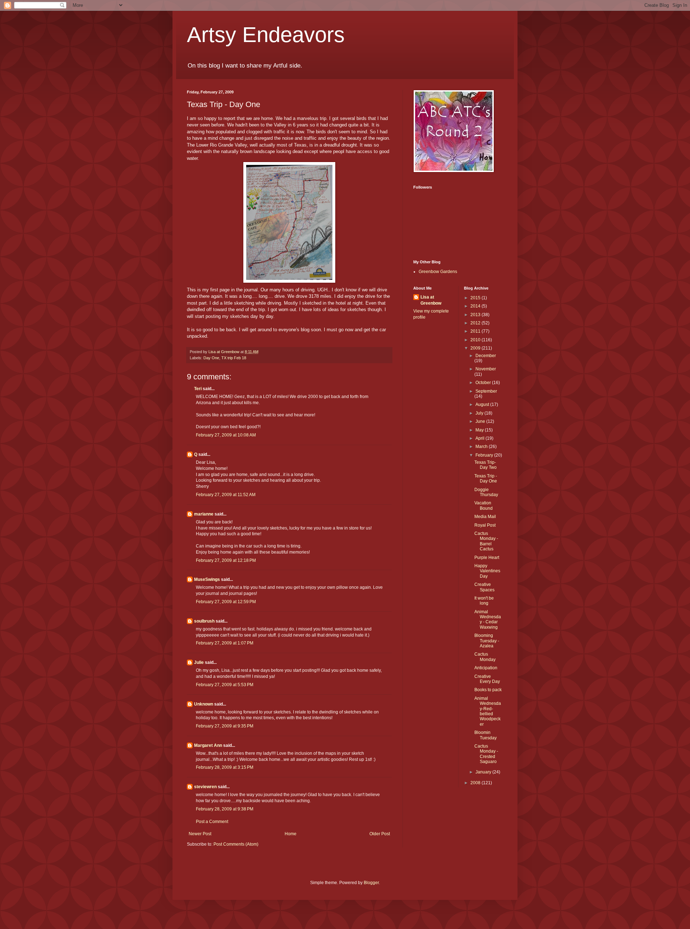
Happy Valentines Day (487, 571)
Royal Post (485, 525)
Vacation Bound (483, 505)
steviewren (205, 786)
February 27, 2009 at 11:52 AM (226, 494)
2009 (476, 348)
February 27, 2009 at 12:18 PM (226, 560)
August (482, 404)
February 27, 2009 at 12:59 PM (226, 601)
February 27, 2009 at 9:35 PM (224, 726)
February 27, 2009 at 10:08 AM (226, 435)
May (480, 430)
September (486, 391)
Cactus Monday (485, 657)
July (479, 413)
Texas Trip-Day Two (485, 465)
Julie (199, 662)
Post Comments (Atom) (235, 844)
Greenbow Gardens (438, 271)
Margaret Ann (208, 745)
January (483, 772)
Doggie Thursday (486, 492)
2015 (476, 297)
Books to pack (488, 689)
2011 (476, 331)
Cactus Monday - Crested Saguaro (486, 754)
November (485, 368)
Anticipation (485, 667)
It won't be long (484, 601)
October (483, 382)
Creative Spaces (484, 587)
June (480, 421)
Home (290, 833)
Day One (211, 358)
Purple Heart (486, 557)
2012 (476, 322)
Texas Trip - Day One (485, 478)
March (482, 446)
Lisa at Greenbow (430, 300)
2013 (476, 314)
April (480, 438)
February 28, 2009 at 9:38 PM (224, 809)
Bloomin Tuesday (485, 735)
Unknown (203, 704)
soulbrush (204, 621)
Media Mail (485, 516)
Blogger (371, 882)
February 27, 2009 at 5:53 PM (224, 684)
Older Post (379, 833)
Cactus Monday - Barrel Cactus (486, 541)
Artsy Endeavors (266, 35)
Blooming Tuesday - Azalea (486, 640)
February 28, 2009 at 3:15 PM (224, 767)
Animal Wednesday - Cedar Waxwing (487, 619)
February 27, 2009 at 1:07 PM (224, 643)
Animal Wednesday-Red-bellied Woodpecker (487, 711)
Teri (198, 388)
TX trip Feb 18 (233, 358)
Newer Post (200, 833)
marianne (203, 514)
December (485, 355)
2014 (476, 306)
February (484, 455)
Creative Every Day (487, 679)
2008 (476, 782)
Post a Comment (212, 821)
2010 (476, 339)
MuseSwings (207, 579)
